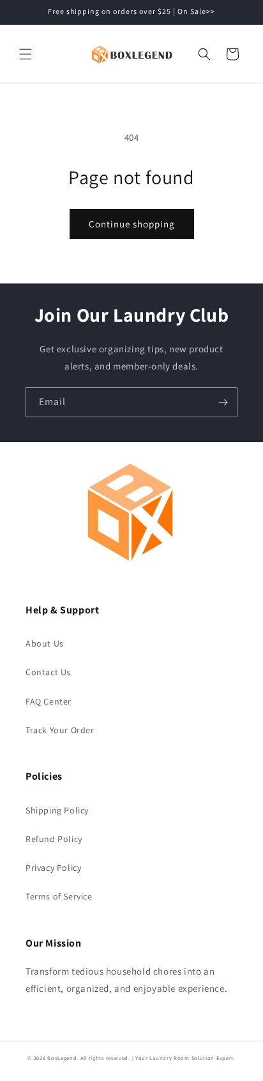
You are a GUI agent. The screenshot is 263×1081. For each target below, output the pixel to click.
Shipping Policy (57, 810)
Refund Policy (54, 839)
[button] (25, 54)
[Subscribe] (223, 402)
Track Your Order (60, 730)
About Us (45, 643)
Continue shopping (132, 224)
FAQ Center (48, 701)
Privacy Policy (53, 867)
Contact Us (48, 672)
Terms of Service (59, 896)
